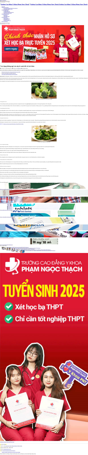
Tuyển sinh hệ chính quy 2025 (8, 9)
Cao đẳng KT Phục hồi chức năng (9, 12)
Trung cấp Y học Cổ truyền (8, 13)
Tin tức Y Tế (5, 14)
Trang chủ (3, 6)
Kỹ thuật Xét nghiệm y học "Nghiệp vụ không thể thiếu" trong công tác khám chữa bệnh (40, 250)
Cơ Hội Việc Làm (6, 19)
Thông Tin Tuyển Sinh (5, 7)
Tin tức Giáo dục (6, 18)
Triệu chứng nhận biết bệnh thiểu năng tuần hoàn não (9, 74)
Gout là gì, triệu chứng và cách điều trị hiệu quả (9, 73)
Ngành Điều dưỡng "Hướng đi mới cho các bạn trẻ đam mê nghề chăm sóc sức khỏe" (25, 248)
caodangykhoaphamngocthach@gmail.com (9, 450)
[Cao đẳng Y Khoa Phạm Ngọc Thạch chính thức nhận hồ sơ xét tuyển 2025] (45, 44)
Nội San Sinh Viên (4, 17)
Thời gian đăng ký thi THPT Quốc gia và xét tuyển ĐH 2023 (18, 247)
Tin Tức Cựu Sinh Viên (7, 20)
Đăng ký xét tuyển (2, 0)
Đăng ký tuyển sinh (5, 21)
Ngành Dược (5, 15)
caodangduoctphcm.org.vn (7, 449)
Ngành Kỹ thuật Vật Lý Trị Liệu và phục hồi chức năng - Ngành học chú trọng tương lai (35, 249)
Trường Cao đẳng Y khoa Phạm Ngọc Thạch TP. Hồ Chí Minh (11, 452)
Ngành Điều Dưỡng (6, 16)
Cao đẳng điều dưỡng (7, 11)
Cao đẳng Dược (6, 10)
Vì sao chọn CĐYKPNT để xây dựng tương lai (10, 8)
